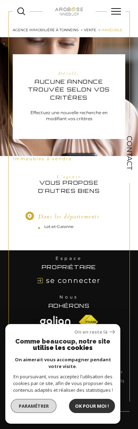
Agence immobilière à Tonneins (46, 30)
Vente (90, 30)
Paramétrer (34, 406)
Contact (129, 153)
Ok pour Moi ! (92, 406)
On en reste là (91, 332)
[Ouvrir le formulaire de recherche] (21, 11)
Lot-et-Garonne (59, 226)
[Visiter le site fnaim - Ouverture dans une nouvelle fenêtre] (55, 322)
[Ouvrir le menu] (116, 11)
